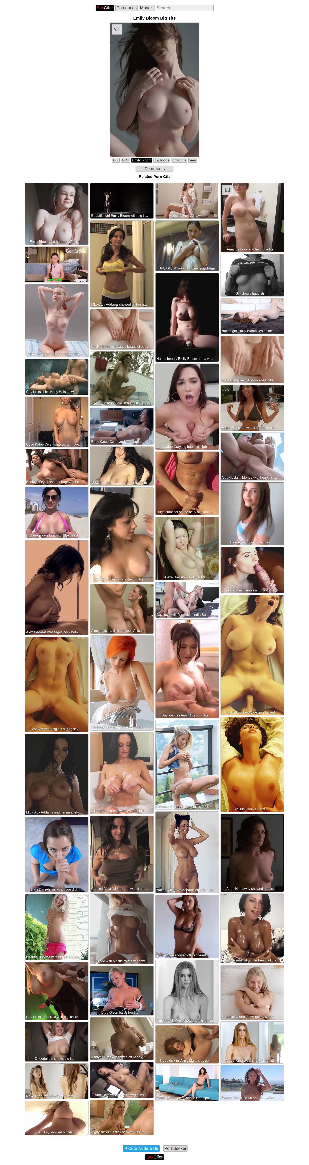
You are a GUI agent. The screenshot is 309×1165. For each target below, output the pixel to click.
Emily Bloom (141, 160)
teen (192, 160)
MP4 (125, 160)
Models (146, 7)
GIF (116, 160)
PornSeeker (175, 1148)
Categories (126, 7)
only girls (179, 160)
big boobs (161, 160)
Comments (154, 168)
